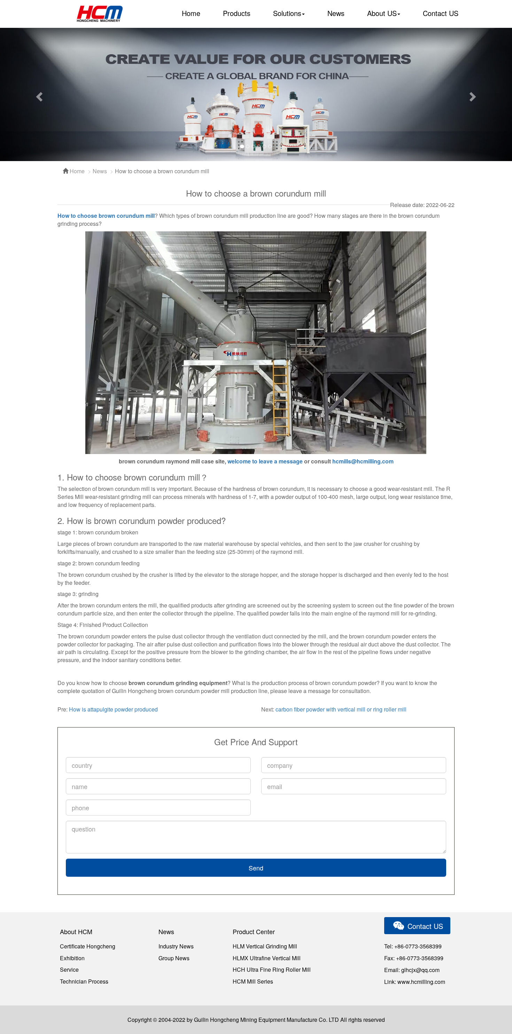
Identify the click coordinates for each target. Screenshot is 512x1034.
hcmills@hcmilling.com (363, 461)
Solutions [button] (287, 13)
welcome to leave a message (265, 461)
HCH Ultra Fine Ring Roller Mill (272, 969)
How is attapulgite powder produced (113, 709)
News (335, 13)
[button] (38, 94)
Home (191, 13)
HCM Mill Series (253, 981)
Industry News (176, 946)
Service (69, 969)
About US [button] (382, 13)
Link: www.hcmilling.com (414, 982)
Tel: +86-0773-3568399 (413, 946)
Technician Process (84, 981)
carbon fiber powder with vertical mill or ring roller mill (341, 709)
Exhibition (72, 958)
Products (236, 13)
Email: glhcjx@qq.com (412, 970)
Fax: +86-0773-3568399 (413, 958)
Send (256, 867)
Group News (173, 958)
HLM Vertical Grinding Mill (265, 946)
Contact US (440, 13)
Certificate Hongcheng (87, 946)
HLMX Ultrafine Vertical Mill (267, 958)
